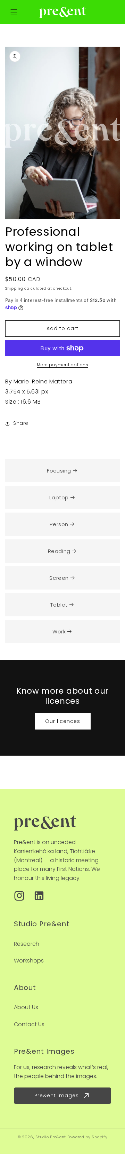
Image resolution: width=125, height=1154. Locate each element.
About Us (26, 1007)
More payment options (62, 365)
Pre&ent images (56, 1095)
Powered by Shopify (87, 1137)
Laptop (59, 497)
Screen (59, 578)
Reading (59, 551)
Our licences (62, 721)
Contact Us (29, 1024)
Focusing (59, 470)
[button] (14, 12)
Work (59, 631)
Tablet (59, 604)
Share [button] (20, 423)
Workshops (29, 961)
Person (59, 524)
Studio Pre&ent (50, 1137)
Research (26, 944)
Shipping (14, 288)
